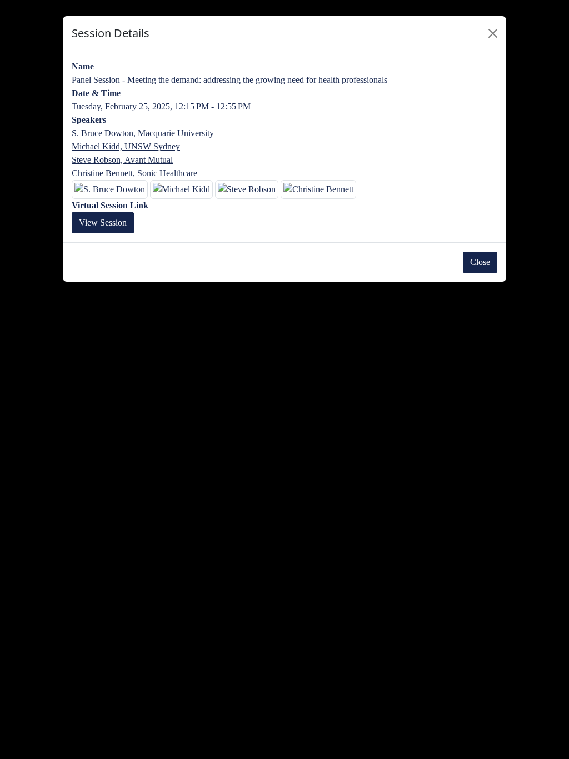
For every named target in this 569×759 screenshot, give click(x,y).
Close (480, 262)
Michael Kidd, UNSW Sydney (126, 146)
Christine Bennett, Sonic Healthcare (134, 173)
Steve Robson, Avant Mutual (122, 159)
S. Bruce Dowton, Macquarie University (143, 133)
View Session (103, 222)
